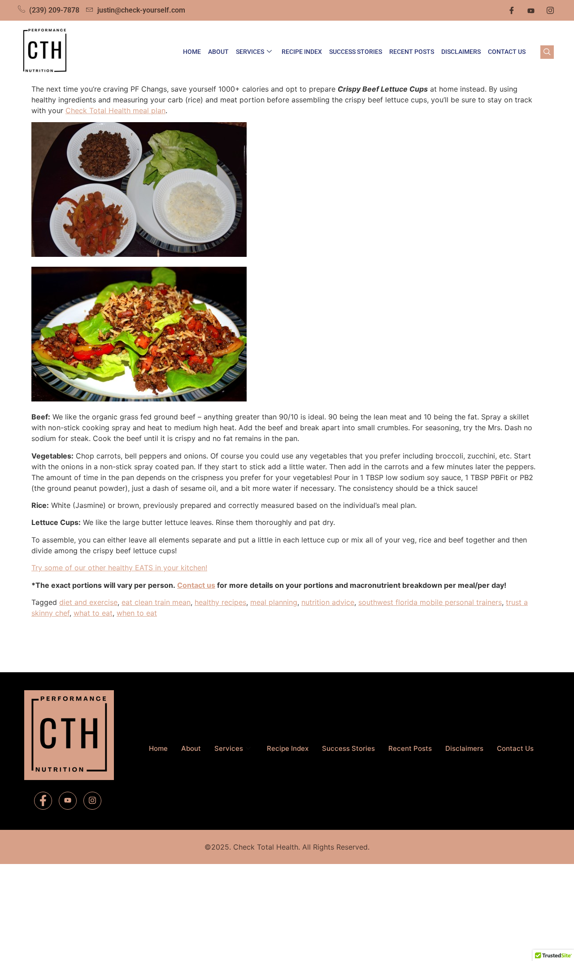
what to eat (93, 612)
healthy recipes (220, 602)
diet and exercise (88, 602)
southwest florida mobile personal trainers (430, 602)
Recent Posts (411, 51)
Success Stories (355, 51)
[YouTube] (68, 801)
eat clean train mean (156, 602)
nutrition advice (327, 602)
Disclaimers (461, 51)
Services (250, 51)
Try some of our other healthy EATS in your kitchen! (119, 567)
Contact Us (507, 51)
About (218, 51)
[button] (547, 52)
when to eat (137, 612)
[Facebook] (511, 10)
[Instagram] (550, 10)
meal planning (273, 602)
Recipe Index (302, 51)
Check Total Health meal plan (115, 110)
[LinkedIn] (531, 10)
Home (192, 51)
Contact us (196, 585)
